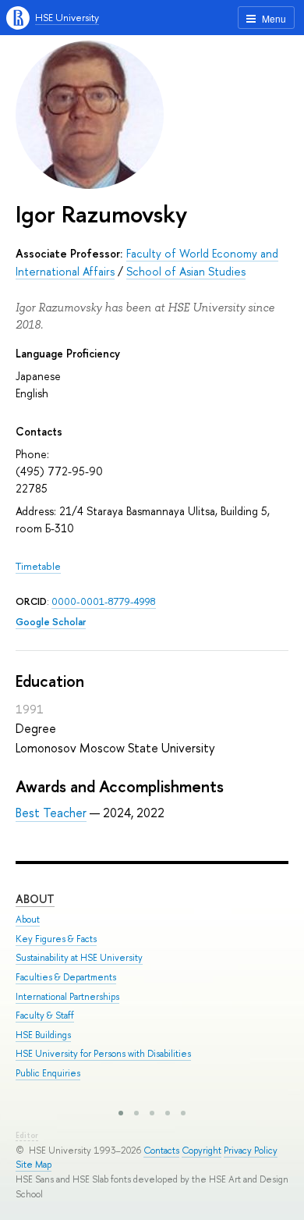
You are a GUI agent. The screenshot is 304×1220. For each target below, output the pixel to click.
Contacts (161, 1150)
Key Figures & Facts (56, 939)
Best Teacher (51, 812)
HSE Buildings (43, 1035)
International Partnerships (67, 997)
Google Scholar (51, 621)
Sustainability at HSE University (79, 957)
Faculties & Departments (66, 977)
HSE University (67, 17)
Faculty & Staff (45, 1015)
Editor (27, 1135)
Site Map (33, 1164)
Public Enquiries (48, 1073)
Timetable (38, 566)
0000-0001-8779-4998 (103, 601)
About (35, 898)
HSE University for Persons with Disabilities (103, 1053)
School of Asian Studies (186, 271)
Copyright (201, 1150)
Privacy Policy (250, 1150)
